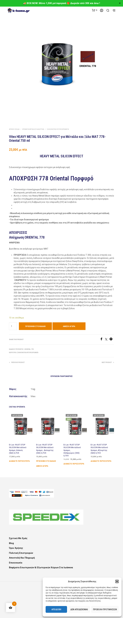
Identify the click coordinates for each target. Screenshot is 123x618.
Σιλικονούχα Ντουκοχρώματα (58, 129)
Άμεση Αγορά (69, 326)
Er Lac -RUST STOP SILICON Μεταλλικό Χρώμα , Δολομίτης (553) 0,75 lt (45, 449)
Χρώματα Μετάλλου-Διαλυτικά (33, 129)
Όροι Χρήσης (16, 548)
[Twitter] (107, 339)
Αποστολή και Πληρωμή (22, 557)
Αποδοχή (56, 609)
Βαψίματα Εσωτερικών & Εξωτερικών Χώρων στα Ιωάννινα (41, 567)
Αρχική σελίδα (14, 129)
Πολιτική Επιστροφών (21, 553)
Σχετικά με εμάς (18, 538)
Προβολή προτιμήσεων (105, 609)
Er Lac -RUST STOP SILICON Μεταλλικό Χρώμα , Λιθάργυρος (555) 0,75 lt (72, 450)
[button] (117, 581)
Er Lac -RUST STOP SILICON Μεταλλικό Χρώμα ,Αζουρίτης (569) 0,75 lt (99, 449)
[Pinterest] (112, 339)
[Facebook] (102, 339)
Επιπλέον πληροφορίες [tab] (62, 376)
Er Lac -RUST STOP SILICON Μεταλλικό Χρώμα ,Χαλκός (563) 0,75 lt (17, 449)
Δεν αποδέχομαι (79, 609)
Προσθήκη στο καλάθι (46, 461)
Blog (11, 543)
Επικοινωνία (15, 562)
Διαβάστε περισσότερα (19, 461)
